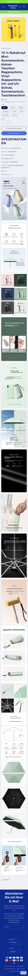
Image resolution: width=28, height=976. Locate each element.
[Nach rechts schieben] (17, 44)
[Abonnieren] (23, 927)
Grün (14, 111)
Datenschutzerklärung (10, 968)
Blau (21, 111)
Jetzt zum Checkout (14, 133)
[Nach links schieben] (10, 44)
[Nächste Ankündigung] (25, 1)
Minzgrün (6, 111)
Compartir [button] (6, 879)
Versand (8, 101)
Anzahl (3, 119)
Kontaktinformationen (15, 971)
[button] (3, 7)
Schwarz (5, 115)
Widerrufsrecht (20, 966)
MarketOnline (11, 966)
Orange (12, 107)
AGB (18, 968)
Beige (21, 107)
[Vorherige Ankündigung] (3, 1)
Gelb (4, 107)
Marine (15, 115)
